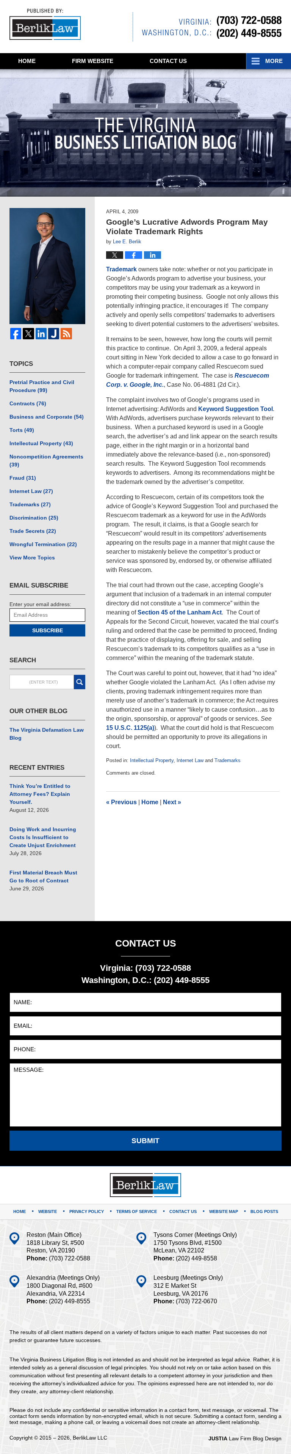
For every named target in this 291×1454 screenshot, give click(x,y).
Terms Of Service (136, 1211)
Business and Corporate (46, 417)
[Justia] (53, 333)
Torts (21, 430)
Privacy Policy (86, 1211)
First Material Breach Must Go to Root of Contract (43, 877)
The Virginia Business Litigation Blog (45, 24)
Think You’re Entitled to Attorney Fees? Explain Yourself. (39, 794)
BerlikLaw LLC (90, 1438)
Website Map (223, 1211)
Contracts (27, 403)
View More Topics (32, 558)
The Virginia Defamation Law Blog (46, 734)
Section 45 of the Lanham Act (180, 612)
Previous (121, 802)
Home (27, 61)
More (274, 61)
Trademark (121, 269)
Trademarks (227, 760)
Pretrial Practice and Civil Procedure (41, 386)
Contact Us (183, 1211)
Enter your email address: (40, 604)
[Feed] (66, 333)
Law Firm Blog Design (245, 1438)
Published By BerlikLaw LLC (207, 26)
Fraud (22, 478)
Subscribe (47, 630)
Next (172, 802)
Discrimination (33, 518)
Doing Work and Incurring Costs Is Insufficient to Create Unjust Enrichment (42, 837)
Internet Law (190, 760)
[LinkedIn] (41, 333)
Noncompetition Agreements (46, 461)
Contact (168, 61)
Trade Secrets (32, 531)
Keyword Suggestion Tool (235, 409)
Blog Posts (264, 1211)
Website (92, 61)
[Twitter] (28, 333)
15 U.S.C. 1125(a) (130, 728)
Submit (145, 1141)
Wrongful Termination (43, 544)
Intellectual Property (152, 760)
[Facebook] (15, 333)
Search (79, 682)
